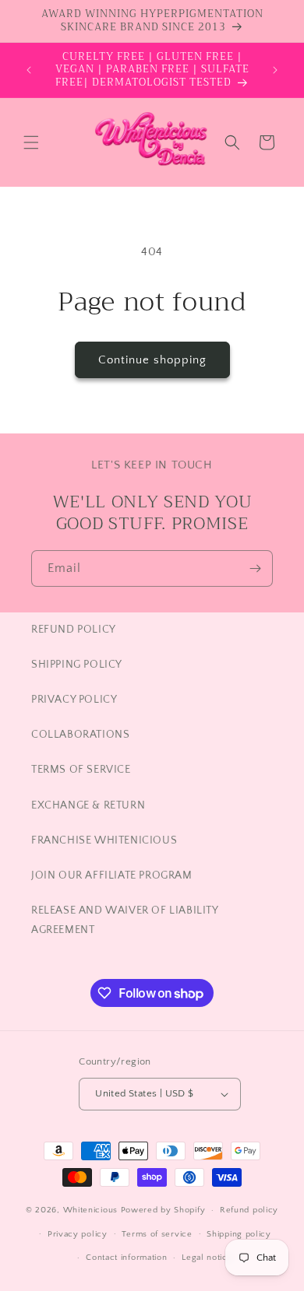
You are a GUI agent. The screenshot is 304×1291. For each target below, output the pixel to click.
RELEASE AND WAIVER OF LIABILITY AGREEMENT (124, 920)
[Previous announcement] (29, 70)
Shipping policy (239, 1234)
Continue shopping (152, 360)
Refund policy (249, 1210)
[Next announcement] (275, 70)
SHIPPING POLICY (76, 664)
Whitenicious (92, 1210)
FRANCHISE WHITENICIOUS (104, 840)
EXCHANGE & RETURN (88, 805)
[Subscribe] (255, 568)
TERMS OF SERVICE (81, 769)
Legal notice (207, 1257)
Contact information (126, 1257)
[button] (31, 142)
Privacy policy (78, 1234)
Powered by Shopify (163, 1210)
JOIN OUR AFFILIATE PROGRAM (112, 875)
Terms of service (157, 1234)
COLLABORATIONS (80, 734)
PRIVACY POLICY (74, 699)
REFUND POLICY (73, 629)
